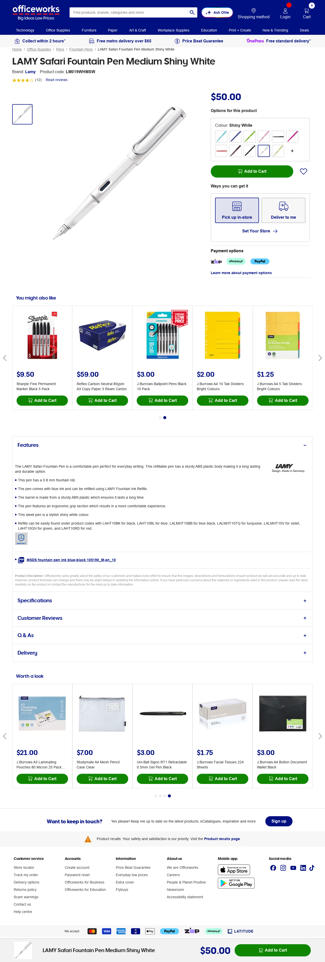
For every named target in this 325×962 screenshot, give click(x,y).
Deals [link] (304, 30)
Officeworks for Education (85, 890)
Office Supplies (39, 49)
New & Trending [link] (275, 30)
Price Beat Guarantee (133, 867)
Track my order (26, 875)
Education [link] (209, 30)
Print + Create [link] (240, 30)
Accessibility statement (185, 897)
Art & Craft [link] (137, 30)
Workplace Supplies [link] (173, 30)
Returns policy (25, 890)
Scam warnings (26, 897)
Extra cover (125, 882)
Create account (77, 867)
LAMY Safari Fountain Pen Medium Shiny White (136, 49)
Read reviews (57, 80)
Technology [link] (25, 30)
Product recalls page (222, 839)
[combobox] (133, 12)
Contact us (22, 904)
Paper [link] (113, 30)
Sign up (278, 821)
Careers (173, 875)
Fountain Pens (81, 49)
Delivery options (26, 882)
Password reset (77, 875)
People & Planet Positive (186, 882)
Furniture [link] (89, 30)
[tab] (162, 445)
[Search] (192, 12)
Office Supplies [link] (58, 30)
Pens (60, 49)
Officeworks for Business (84, 882)
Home (17, 49)
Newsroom (175, 890)
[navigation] (25, 30)
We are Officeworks (182, 867)
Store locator (24, 867)
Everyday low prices (132, 875)
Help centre (23, 912)
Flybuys (122, 890)
